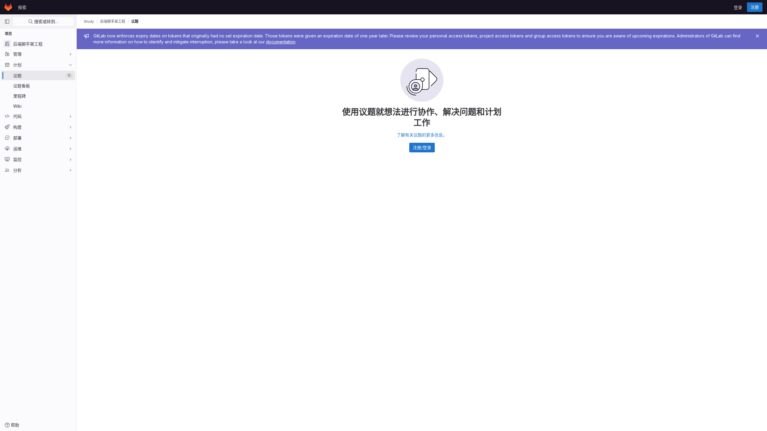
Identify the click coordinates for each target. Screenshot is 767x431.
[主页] (8, 7)
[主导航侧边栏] (7, 21)
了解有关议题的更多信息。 (422, 134)
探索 (22, 7)
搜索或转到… (45, 21)
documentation (280, 41)
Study (89, 21)
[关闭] (757, 36)
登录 (738, 7)
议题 (134, 21)
